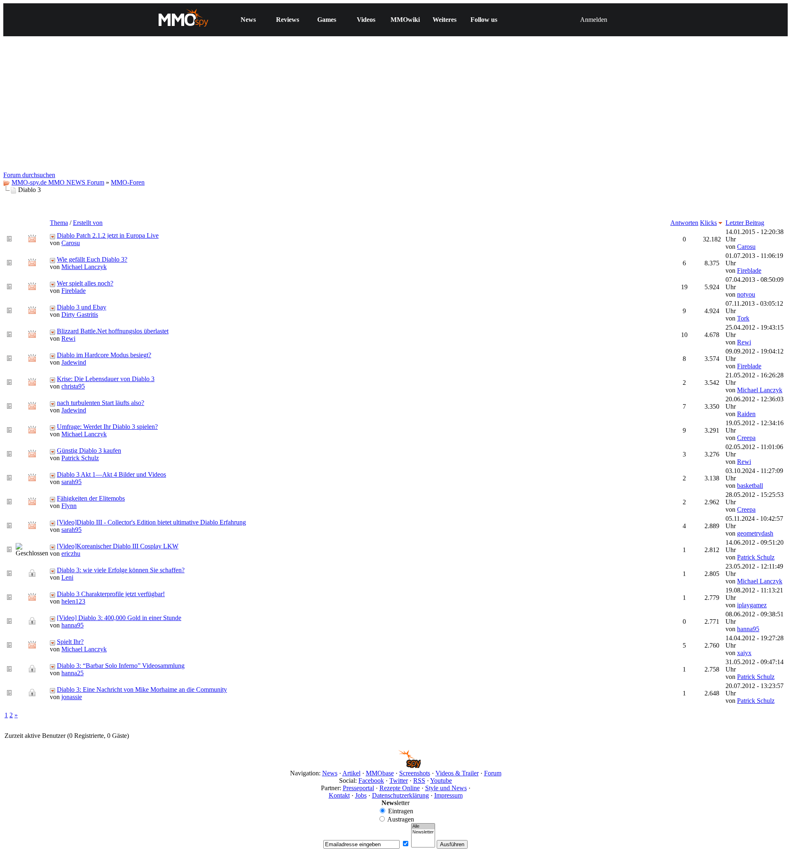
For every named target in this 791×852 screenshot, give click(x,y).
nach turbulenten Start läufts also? (100, 402)
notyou (746, 294)
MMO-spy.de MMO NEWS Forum (58, 182)
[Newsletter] (423, 832)
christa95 (73, 386)
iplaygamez (752, 605)
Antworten (684, 222)
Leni (67, 577)
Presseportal (358, 787)
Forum (492, 773)
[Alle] (423, 826)
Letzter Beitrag (744, 222)
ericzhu (70, 553)
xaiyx (744, 652)
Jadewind (73, 362)
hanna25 (72, 672)
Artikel (351, 773)
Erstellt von (88, 222)
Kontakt (339, 795)
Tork (743, 318)
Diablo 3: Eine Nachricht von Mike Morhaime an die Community (142, 689)
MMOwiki (405, 19)
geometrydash (755, 533)
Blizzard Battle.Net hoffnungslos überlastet (112, 331)
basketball (750, 485)
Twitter (398, 780)
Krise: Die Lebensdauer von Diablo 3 (105, 378)
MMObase (380, 773)
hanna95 (72, 625)
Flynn (69, 505)
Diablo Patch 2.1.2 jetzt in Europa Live (108, 235)
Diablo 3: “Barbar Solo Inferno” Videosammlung (121, 665)
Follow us (483, 19)
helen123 (73, 601)
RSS (419, 780)
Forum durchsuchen (29, 174)
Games (326, 19)
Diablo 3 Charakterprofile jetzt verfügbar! (111, 593)
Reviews (287, 19)
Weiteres (444, 19)
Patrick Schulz (80, 457)
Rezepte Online (399, 787)
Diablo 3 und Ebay (81, 307)
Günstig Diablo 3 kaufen (89, 450)
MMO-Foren (128, 182)
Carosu (70, 242)
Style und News (446, 787)
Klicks (708, 222)
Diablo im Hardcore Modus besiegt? (104, 354)
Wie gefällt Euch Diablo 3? (92, 259)
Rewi (68, 338)
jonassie (71, 696)
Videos (366, 19)
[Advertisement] (395, 109)
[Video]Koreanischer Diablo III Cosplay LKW (117, 546)
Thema (59, 222)
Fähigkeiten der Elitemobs (91, 498)
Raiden (746, 413)
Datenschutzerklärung (400, 795)
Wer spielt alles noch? (85, 283)
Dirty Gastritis (79, 314)
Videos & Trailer (457, 773)
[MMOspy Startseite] (396, 765)
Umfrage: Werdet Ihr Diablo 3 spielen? (107, 426)
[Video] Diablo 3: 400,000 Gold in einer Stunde (119, 617)
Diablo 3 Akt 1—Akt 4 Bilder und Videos (111, 474)
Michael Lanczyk (84, 266)
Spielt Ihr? (70, 641)
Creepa (746, 437)
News (248, 19)
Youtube (441, 780)
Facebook (371, 780)
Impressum (448, 795)
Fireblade (749, 270)
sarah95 (71, 481)
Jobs (361, 795)
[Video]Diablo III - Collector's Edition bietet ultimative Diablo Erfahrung (151, 522)
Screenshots (414, 773)
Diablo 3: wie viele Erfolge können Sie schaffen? (121, 569)
